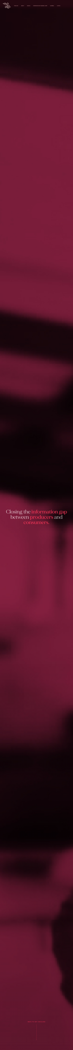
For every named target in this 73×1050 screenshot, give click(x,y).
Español (52, 5)
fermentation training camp (40, 5)
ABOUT (22, 5)
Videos (28, 5)
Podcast (16, 5)
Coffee (58, 5)
